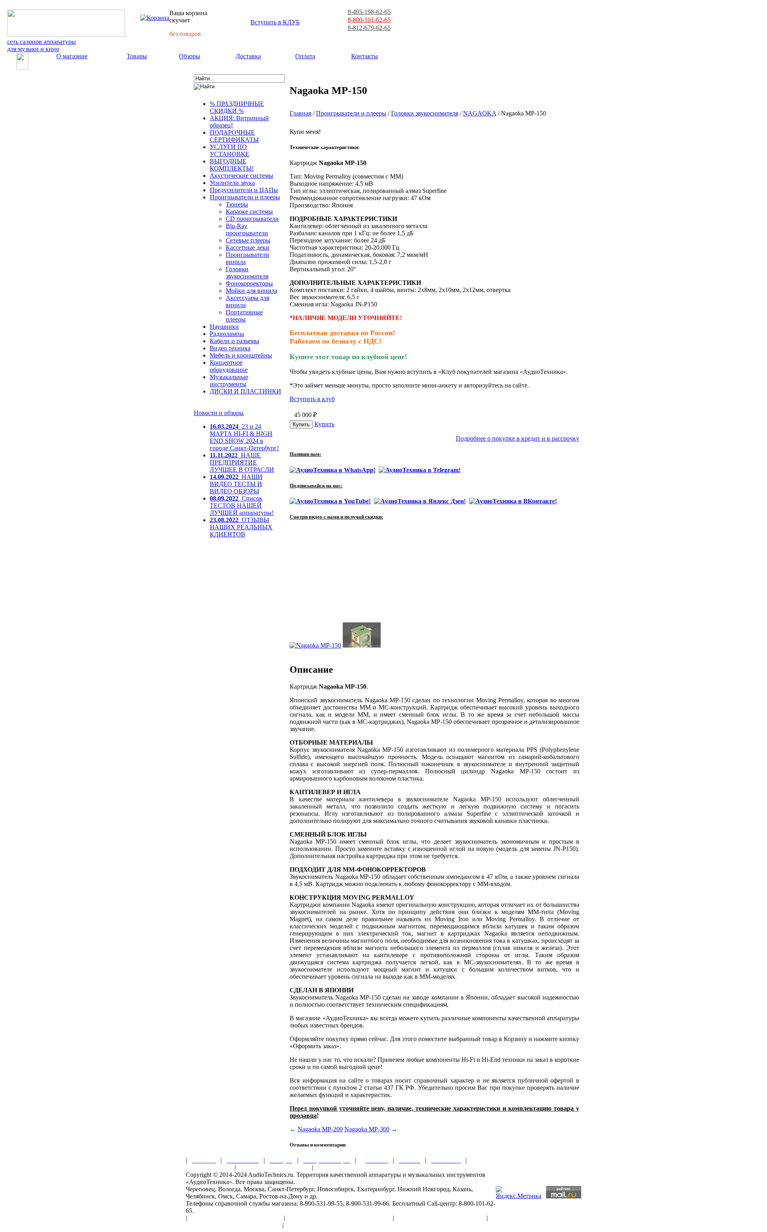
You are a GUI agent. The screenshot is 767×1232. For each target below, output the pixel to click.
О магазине (71, 56)
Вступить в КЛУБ (275, 22)
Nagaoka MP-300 (366, 1129)
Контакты (364, 56)
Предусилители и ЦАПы (244, 190)
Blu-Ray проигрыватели (247, 229)
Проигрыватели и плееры (245, 197)
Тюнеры (237, 204)
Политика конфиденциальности (232, 1225)
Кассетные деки (247, 247)
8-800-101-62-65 (369, 19)
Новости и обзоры (219, 412)
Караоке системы (249, 211)
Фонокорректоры (249, 283)
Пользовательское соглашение (235, 1217)
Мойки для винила (251, 290)
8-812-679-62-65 (369, 27)
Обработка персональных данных (339, 1217)
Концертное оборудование (229, 366)
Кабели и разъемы (234, 341)
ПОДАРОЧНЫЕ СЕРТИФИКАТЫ (234, 136)
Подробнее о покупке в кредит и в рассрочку (517, 438)
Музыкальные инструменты (229, 380)
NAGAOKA (479, 113)
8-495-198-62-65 (369, 11)
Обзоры (189, 56)
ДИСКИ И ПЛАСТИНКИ (245, 391)
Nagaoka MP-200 (320, 1129)
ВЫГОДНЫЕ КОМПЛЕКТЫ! (232, 165)
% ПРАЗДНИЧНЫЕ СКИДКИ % (237, 107)
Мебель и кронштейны (241, 355)
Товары (137, 56)
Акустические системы (241, 175)
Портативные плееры (244, 316)
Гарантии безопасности (273, 1167)
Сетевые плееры (248, 240)
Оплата (305, 56)
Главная (300, 113)
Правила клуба (208, 1167)
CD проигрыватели (252, 218)
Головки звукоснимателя (247, 273)
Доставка (248, 56)
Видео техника (230, 348)
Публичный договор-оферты (440, 1217)
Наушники (224, 326)
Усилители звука (232, 182)
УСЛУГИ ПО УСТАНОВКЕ (229, 150)
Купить (324, 424)
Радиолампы (227, 333)
